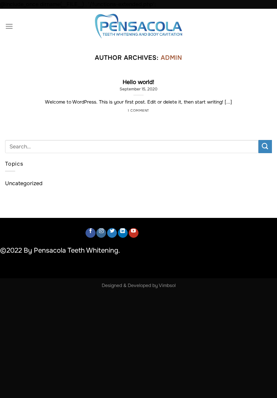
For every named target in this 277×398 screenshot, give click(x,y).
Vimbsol (167, 285)
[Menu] (9, 26)
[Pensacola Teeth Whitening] (138, 26)
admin (171, 58)
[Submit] (265, 146)
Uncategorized (24, 183)
